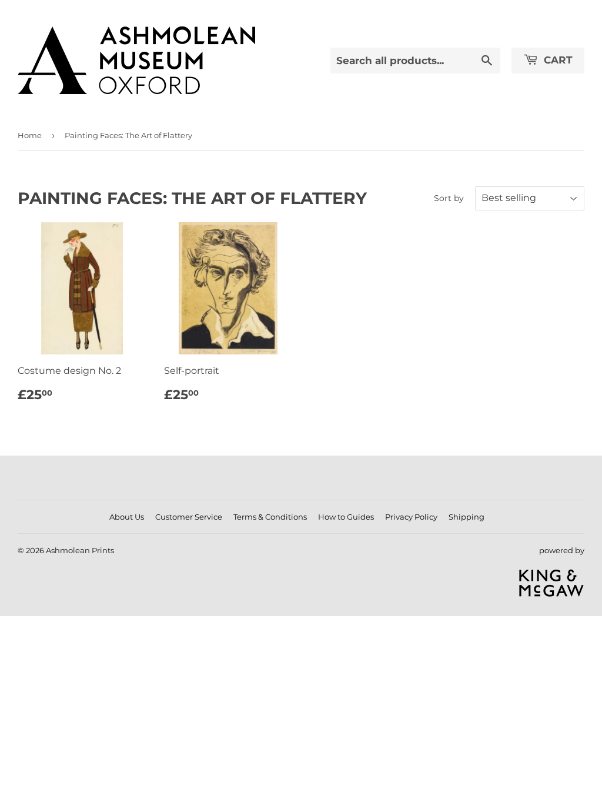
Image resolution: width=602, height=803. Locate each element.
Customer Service (188, 516)
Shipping (466, 516)
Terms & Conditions (270, 516)
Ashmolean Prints (80, 550)
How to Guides (346, 516)
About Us (126, 516)
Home (30, 135)
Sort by (449, 198)
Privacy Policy (411, 516)
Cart (557, 60)
